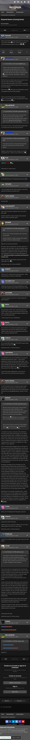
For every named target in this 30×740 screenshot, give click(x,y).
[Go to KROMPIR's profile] (2, 223)
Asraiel (7, 546)
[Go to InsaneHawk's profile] (2, 58)
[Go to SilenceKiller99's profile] (2, 106)
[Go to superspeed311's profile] (2, 207)
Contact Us (21, 724)
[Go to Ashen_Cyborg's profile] (2, 196)
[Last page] (28, 30)
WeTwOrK (8, 184)
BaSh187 (7, 269)
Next (25, 30)
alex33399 (8, 292)
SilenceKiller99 (9, 105)
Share (7, 700)
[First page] (2, 30)
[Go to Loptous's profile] (2, 622)
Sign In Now (15, 691)
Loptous (7, 621)
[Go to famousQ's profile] (2, 36)
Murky (7, 322)
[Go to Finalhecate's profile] (2, 534)
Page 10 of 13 (15, 30)
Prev (5, 30)
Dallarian (7, 338)
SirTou (7, 304)
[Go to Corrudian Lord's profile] (2, 281)
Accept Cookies (6, 737)
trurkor (7, 506)
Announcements (13, 25)
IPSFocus (15, 724)
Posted (11, 37)
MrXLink (7, 397)
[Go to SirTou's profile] (2, 305)
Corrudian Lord (9, 281)
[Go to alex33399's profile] (2, 293)
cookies (10, 729)
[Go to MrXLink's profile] (2, 398)
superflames (9, 352)
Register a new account (15, 682)
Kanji (6, 157)
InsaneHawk (5, 23)
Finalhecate (8, 534)
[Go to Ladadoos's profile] (2, 174)
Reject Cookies (16, 737)
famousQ (8, 35)
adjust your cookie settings (18, 730)
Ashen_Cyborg (9, 196)
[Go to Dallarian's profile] (2, 338)
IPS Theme (8, 724)
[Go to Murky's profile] (2, 323)
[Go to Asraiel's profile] (2, 546)
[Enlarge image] (12, 42)
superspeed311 (10, 206)
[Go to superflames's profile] (2, 353)
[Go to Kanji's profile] (2, 158)
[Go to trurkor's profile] (2, 507)
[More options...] (27, 37)
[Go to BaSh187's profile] (2, 269)
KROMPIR (20, 63)
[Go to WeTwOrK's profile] (2, 184)
